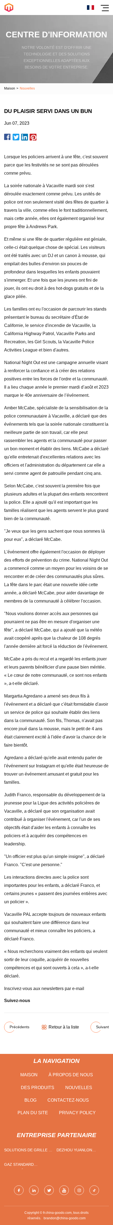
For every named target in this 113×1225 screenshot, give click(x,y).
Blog (30, 1100)
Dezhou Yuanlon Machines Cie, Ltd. (75, 1151)
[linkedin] (34, 1190)
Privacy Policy (77, 1112)
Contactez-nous (68, 1100)
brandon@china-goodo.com (65, 1218)
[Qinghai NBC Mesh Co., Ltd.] (9, 7)
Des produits (37, 1087)
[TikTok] (94, 1190)
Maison (9, 88)
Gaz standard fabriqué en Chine (23, 1165)
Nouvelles (78, 1087)
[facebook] (19, 1190)
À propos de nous (71, 1074)
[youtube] (64, 1190)
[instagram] (79, 1190)
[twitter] (49, 1190)
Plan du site (33, 1112)
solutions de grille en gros (29, 1151)
